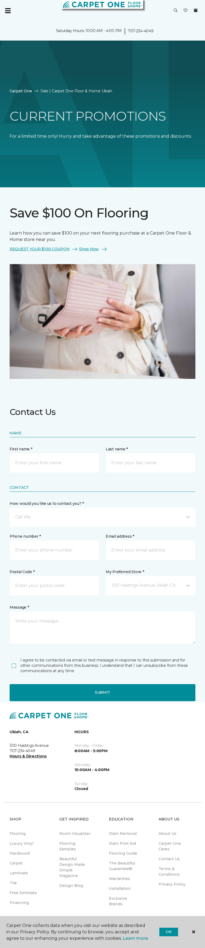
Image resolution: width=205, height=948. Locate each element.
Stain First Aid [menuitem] (122, 843)
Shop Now (89, 249)
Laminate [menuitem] (19, 873)
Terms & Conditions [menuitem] (169, 871)
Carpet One (21, 91)
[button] (176, 11)
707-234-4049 (140, 31)
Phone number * (25, 536)
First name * (21, 449)
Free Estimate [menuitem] (23, 892)
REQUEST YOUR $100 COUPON (39, 249)
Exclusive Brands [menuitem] (118, 901)
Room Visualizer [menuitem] (74, 833)
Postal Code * (22, 572)
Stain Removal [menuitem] (123, 833)
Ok (168, 931)
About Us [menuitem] (167, 833)
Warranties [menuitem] (119, 878)
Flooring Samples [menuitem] (67, 846)
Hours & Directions (28, 756)
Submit (102, 692)
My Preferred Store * (125, 572)
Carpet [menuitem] (16, 863)
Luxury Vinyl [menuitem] (21, 843)
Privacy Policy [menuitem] (172, 884)
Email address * (120, 536)
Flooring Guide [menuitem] (123, 853)
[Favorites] (185, 11)
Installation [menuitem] (120, 888)
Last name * (117, 449)
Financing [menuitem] (19, 902)
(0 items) (196, 10)
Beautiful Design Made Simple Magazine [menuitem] (72, 867)
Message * (19, 607)
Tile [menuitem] (13, 882)
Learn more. (136, 938)
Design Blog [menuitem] (71, 885)
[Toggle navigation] (7, 10)
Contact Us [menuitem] (169, 858)
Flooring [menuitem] (18, 833)
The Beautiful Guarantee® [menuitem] (122, 866)
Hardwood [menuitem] (20, 853)
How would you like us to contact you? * (47, 503)
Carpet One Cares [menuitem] (170, 846)
